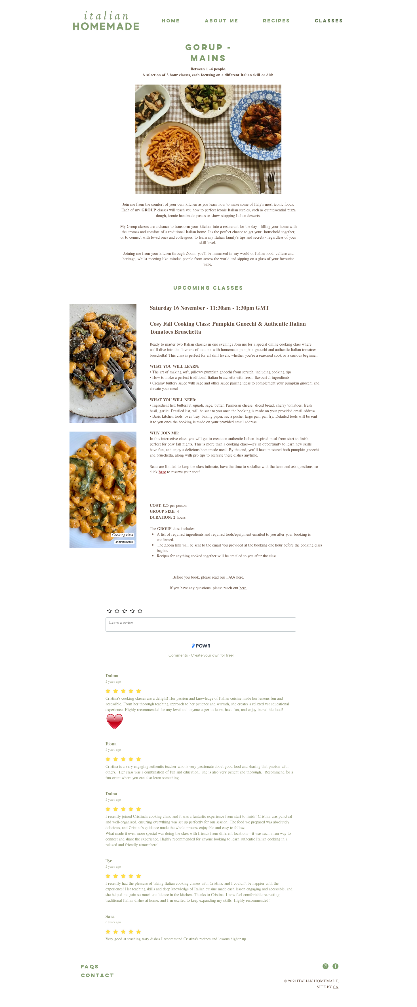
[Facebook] (335, 966)
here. (240, 577)
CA (335, 987)
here (162, 472)
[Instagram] (325, 966)
